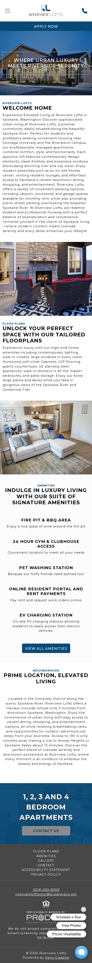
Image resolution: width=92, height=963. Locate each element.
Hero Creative (57, 958)
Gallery (46, 861)
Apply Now (46, 26)
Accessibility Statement (46, 870)
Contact (46, 865)
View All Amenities (46, 649)
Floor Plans (46, 851)
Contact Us (46, 831)
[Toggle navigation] (7, 11)
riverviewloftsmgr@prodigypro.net (46, 894)
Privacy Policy (46, 874)
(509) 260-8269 (46, 890)
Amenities (46, 856)
